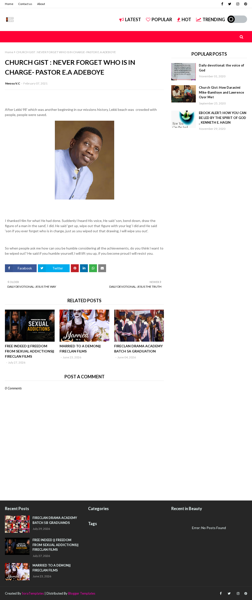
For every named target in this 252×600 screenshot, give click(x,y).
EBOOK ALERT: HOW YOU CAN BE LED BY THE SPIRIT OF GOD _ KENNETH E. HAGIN (222, 117)
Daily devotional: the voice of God (221, 67)
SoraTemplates (33, 593)
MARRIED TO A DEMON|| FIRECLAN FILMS (80, 348)
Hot (186, 19)
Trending (214, 19)
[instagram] (237, 4)
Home (9, 4)
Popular (162, 19)
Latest (133, 19)
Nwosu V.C (12, 83)
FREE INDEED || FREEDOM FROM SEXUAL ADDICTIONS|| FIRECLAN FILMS (29, 351)
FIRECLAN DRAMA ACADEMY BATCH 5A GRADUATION (138, 348)
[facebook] (222, 4)
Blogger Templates (81, 593)
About (41, 4)
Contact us (25, 4)
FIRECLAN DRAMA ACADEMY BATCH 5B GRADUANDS (54, 520)
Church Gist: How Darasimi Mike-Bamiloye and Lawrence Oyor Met (221, 92)
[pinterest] (245, 4)
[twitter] (230, 4)
